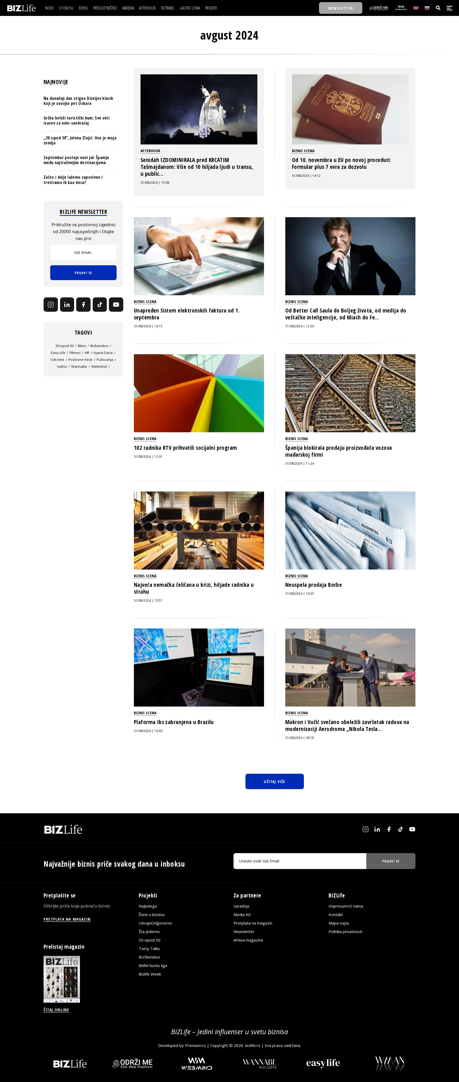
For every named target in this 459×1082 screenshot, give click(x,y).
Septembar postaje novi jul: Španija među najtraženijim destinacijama (76, 160)
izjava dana (103, 352)
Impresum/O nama (346, 906)
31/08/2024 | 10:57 (148, 600)
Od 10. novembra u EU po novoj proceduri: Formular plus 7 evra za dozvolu (341, 163)
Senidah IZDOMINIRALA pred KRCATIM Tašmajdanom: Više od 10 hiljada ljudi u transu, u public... (197, 166)
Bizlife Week (150, 974)
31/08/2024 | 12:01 (148, 456)
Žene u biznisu (152, 914)
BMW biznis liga (153, 965)
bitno (82, 345)
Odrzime (57, 359)
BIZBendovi (149, 957)
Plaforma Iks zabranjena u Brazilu (174, 722)
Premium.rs (195, 1045)
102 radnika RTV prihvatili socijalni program (185, 447)
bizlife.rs (252, 1045)
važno (62, 366)
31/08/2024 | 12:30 (299, 326)
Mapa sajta (339, 923)
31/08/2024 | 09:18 (299, 737)
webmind (99, 366)
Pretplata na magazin (252, 923)
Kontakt (336, 914)
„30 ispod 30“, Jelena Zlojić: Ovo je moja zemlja (80, 140)
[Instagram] (51, 305)
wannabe (79, 366)
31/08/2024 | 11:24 (299, 463)
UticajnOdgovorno (155, 923)
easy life (58, 352)
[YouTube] (116, 305)
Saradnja (241, 906)
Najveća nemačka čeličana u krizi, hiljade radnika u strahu (194, 588)
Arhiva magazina (248, 940)
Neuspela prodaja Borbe (313, 584)
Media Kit (242, 914)
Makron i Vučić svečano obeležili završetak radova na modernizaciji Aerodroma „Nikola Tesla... (347, 725)
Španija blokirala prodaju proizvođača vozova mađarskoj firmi (338, 451)
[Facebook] (83, 305)
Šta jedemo (149, 931)
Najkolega (148, 906)
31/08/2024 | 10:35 (299, 593)
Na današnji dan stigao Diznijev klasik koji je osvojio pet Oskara (78, 100)
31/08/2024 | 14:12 (306, 175)
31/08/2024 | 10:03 (148, 731)
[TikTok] (100, 305)
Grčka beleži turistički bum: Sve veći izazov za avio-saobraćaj (76, 120)
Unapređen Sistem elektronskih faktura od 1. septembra (187, 314)
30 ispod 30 (65, 345)
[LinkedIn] (67, 305)
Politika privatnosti (345, 931)
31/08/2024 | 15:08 (155, 182)
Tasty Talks (149, 948)
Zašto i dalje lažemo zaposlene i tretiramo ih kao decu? (73, 179)
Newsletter (243, 931)
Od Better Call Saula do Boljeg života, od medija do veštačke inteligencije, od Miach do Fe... (345, 314)
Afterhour (150, 150)
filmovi (75, 352)
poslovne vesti (80, 359)
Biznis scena (303, 150)
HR (87, 352)
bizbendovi (99, 345)
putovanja (105, 359)
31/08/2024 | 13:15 (148, 326)
